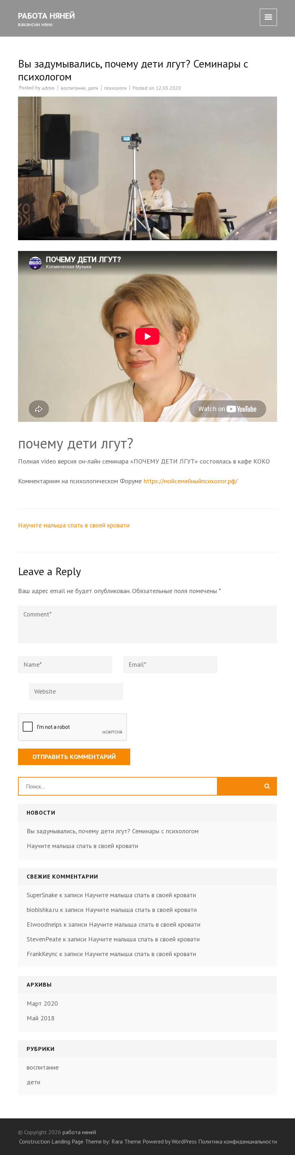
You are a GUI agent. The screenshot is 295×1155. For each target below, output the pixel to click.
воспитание (73, 88)
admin (48, 88)
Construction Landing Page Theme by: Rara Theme (80, 1141)
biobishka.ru (42, 909)
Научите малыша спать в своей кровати (74, 525)
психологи (115, 88)
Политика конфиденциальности (237, 1141)
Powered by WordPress (169, 1141)
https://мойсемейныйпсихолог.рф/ (190, 481)
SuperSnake (42, 895)
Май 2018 (41, 1018)
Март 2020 (42, 1003)
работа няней (46, 15)
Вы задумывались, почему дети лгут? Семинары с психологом (113, 831)
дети (93, 88)
